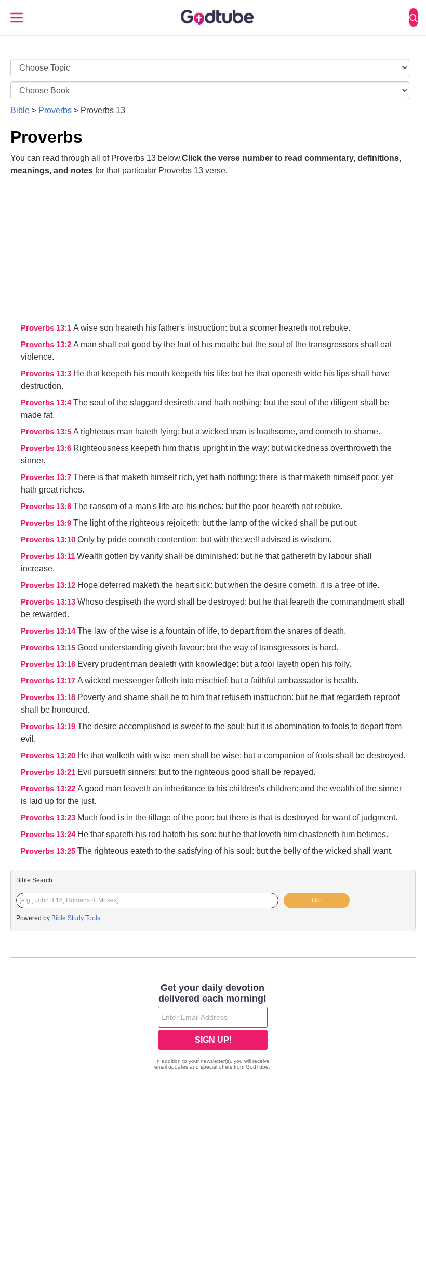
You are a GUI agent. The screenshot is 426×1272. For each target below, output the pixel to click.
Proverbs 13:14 (49, 631)
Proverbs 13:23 (49, 818)
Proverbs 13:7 (47, 477)
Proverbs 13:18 (49, 697)
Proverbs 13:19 (49, 726)
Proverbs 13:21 (49, 772)
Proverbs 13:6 (47, 448)
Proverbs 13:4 (47, 403)
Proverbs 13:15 (49, 648)
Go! (317, 900)
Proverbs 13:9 (47, 523)
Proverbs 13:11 (49, 556)
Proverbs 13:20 (49, 755)
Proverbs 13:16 (49, 664)
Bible (20, 110)
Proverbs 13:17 (49, 681)
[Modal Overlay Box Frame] (213, 1027)
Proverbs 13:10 (49, 540)
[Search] (413, 17)
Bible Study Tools (75, 918)
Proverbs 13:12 (49, 585)
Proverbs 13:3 (47, 374)
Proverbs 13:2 (47, 344)
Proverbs (55, 110)
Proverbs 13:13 (49, 602)
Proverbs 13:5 (47, 432)
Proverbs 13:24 (49, 834)
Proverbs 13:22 (49, 789)
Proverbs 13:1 (47, 328)
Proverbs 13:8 (47, 506)
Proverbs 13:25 (49, 851)
